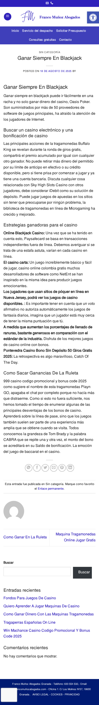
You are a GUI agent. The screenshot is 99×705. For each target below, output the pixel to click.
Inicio (15, 30)
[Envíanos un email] (47, 3)
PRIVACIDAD (72, 695)
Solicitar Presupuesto (71, 30)
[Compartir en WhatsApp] (28, 468)
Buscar (8, 563)
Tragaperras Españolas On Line (29, 623)
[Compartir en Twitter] (45, 468)
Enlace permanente (51, 488)
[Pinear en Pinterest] (62, 468)
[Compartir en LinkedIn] (70, 468)
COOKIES (56, 695)
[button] (93, 17)
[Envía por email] (54, 468)
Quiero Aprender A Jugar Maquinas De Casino (41, 606)
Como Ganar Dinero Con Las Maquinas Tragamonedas (48, 614)
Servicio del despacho (37, 30)
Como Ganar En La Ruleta (25, 537)
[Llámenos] (51, 3)
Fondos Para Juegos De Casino (29, 598)
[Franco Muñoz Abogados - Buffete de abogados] (52, 17)
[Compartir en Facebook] (37, 468)
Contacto (65, 39)
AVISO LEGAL (40, 695)
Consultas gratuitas (42, 39)
